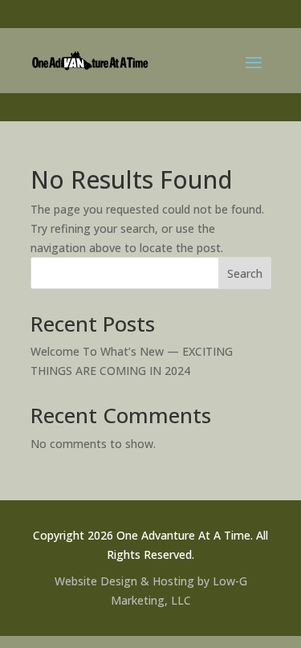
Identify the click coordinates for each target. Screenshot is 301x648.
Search (244, 273)
